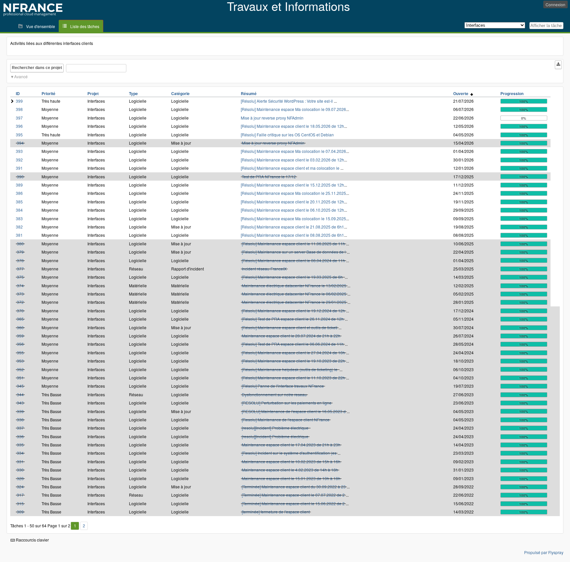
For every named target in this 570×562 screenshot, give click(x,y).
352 (20, 369)
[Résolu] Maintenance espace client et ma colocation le (290, 168)
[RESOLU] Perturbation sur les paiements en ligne (287, 402)
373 (20, 294)
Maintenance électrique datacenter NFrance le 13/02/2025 (294, 285)
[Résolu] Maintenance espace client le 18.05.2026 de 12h (292, 126)
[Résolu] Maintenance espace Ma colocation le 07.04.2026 (293, 151)
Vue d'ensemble (40, 26)
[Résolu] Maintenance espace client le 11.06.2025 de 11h (293, 243)
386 (19, 193)
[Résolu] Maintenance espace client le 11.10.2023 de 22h (293, 377)
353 (20, 361)
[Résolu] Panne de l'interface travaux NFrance (283, 386)
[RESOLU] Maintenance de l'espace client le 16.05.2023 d (294, 411)
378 (20, 260)
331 (20, 461)
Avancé (21, 76)
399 (19, 101)
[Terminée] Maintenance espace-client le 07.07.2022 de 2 (293, 495)
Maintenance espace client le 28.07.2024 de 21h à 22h (291, 335)
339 (20, 411)
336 (20, 436)
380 (20, 243)
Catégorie (180, 93)
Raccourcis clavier (32, 540)
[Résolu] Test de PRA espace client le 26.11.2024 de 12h (293, 319)
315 (20, 503)
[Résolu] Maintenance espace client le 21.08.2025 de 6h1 (292, 226)
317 (20, 495)
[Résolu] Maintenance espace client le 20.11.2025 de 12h (292, 201)
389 (19, 185)
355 (20, 352)
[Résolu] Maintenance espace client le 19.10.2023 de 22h (293, 361)
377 (20, 268)
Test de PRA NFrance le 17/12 (269, 176)
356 (20, 344)
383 (19, 218)
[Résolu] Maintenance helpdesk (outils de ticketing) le (290, 369)
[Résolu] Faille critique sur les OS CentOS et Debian (287, 134)
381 (19, 235)
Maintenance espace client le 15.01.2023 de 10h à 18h (291, 478)
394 (20, 143)
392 (19, 159)
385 (19, 201)
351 (20, 377)
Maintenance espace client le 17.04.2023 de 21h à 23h (291, 444)
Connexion (555, 4)
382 (19, 226)
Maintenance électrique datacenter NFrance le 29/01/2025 (294, 302)
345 (20, 386)
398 (19, 109)
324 (20, 486)
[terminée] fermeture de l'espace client (276, 511)
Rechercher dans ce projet (37, 67)
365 (20, 319)
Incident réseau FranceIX (264, 268)
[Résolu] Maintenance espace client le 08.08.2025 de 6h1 (292, 235)
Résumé (249, 93)
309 (20, 511)
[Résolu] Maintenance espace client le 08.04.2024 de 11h (293, 260)
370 (20, 310)
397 (19, 118)
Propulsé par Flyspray (543, 552)
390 (20, 176)
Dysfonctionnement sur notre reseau (274, 394)
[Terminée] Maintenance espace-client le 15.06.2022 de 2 (293, 503)
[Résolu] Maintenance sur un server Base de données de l (294, 252)
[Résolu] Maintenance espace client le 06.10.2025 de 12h (292, 210)
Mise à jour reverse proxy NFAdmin (272, 118)
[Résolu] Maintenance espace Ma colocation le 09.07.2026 (293, 109)
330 (20, 470)
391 (19, 168)
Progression (511, 93)
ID (18, 93)
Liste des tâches (84, 26)
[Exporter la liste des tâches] (558, 64)
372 (20, 302)
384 (19, 210)
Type (133, 93)
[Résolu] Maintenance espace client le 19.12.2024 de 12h (293, 310)
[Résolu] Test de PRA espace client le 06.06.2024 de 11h (293, 344)
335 (20, 444)
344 (20, 394)
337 (20, 428)
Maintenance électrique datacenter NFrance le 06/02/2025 (294, 294)
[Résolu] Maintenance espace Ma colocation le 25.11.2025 (293, 193)
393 (19, 151)
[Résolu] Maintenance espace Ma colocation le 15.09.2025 (293, 218)
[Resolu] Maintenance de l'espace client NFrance (286, 419)
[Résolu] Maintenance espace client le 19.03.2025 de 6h (293, 277)
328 (20, 478)
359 (20, 335)
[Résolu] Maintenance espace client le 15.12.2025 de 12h (292, 185)
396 (19, 126)
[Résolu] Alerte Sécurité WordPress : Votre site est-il (287, 101)
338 (20, 419)
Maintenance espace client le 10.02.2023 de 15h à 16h (291, 461)
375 (20, 277)
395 (19, 134)
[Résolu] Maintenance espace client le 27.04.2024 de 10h (293, 352)
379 (20, 252)
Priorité (48, 93)
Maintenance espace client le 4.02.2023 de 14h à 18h (290, 470)
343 (20, 402)
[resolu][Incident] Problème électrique (275, 428)
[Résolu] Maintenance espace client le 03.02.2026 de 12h (292, 159)
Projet (93, 93)
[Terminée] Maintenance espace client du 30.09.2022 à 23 (294, 486)
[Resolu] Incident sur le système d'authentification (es (289, 453)
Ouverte (461, 93)
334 (20, 453)
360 (20, 327)
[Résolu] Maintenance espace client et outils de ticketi (289, 327)
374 (20, 285)
